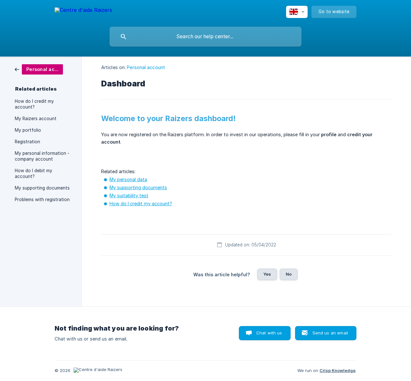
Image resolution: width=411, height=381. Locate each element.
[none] (83, 11)
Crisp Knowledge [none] (337, 370)
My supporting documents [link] (42, 188)
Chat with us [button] (269, 332)
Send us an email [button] (330, 332)
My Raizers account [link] (36, 118)
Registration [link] (27, 141)
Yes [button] (267, 274)
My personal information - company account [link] (42, 156)
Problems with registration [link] (42, 199)
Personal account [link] (146, 67)
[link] (39, 69)
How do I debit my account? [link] (33, 173)
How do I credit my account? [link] (34, 104)
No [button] (289, 274)
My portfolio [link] (28, 130)
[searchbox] (205, 37)
